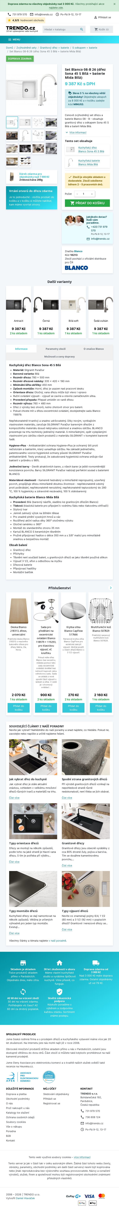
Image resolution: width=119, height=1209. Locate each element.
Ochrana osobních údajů (20, 1117)
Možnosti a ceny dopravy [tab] (59, 356)
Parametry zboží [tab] (56, 348)
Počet (68, 193)
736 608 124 (92, 1117)
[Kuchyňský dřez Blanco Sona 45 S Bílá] (70, 149)
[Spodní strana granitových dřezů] (86, 757)
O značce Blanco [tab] (94, 348)
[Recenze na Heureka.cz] (49, 1078)
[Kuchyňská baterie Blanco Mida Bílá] (70, 162)
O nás (9, 1103)
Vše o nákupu (14, 1126)
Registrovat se (51, 1103)
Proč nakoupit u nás (17, 1108)
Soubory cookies (16, 1121)
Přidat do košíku (87, 203)
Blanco (78, 251)
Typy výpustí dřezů (75, 911)
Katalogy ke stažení (17, 1112)
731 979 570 (17, 14)
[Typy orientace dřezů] (33, 821)
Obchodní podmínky (18, 1098)
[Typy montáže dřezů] (33, 889)
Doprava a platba (16, 1094)
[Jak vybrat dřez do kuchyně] (33, 757)
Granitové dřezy (73, 843)
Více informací (77, 132)
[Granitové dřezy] (86, 821)
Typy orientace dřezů (24, 843)
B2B (8, 1135)
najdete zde (56, 7)
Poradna (11, 1131)
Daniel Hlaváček (25, 1198)
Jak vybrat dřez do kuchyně (28, 779)
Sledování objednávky (56, 1094)
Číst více (14, 797)
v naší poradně (57, 940)
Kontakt (10, 1140)
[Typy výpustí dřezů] (86, 889)
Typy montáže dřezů (23, 911)
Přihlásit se (49, 1098)
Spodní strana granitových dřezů (84, 779)
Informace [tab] (21, 348)
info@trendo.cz (41, 14)
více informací (82, 1157)
